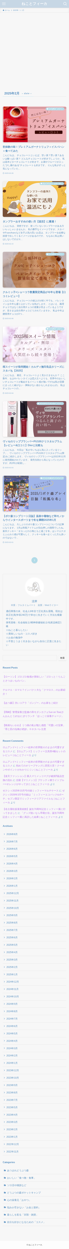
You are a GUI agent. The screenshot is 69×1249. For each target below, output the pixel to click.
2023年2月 (12, 1129)
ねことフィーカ (34, 4)
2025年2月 (12, 967)
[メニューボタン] (4, 4)
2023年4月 (12, 1114)
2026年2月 (12, 878)
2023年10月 (12, 1077)
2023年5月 (12, 1107)
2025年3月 (12, 959)
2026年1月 (12, 885)
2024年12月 (12, 981)
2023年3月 (12, 1122)
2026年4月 (12, 863)
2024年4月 (12, 1041)
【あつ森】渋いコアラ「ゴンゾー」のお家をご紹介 (30, 702)
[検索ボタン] (65, 4)
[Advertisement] (34, 49)
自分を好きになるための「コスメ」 (26, 1222)
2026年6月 (12, 848)
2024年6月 (12, 1026)
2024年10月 (12, 996)
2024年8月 (12, 1011)
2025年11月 (12, 900)
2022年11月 (12, 1151)
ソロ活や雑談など (16, 1185)
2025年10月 (12, 908)
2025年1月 (12, 974)
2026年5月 (12, 856)
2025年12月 (12, 893)
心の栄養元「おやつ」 (19, 1200)
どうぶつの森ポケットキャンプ (24, 1192)
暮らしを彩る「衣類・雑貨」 (22, 1214)
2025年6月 (12, 937)
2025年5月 (12, 944)
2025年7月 (12, 930)
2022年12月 (12, 1144)
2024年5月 (12, 1033)
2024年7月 (12, 1018)
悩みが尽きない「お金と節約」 (24, 1207)
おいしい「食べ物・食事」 (21, 1177)
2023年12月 (12, 1070)
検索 (62, 658)
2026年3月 (12, 871)
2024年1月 (12, 1063)
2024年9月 (12, 1004)
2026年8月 (12, 834)
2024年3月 (12, 1048)
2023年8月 (12, 1092)
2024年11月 (12, 989)
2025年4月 (12, 952)
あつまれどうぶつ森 (18, 1170)
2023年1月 (12, 1136)
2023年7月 (12, 1100)
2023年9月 (12, 1085)
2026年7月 (12, 841)
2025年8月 (12, 922)
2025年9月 (12, 915)
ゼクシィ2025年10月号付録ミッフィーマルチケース (31, 790)
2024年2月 (12, 1055)
